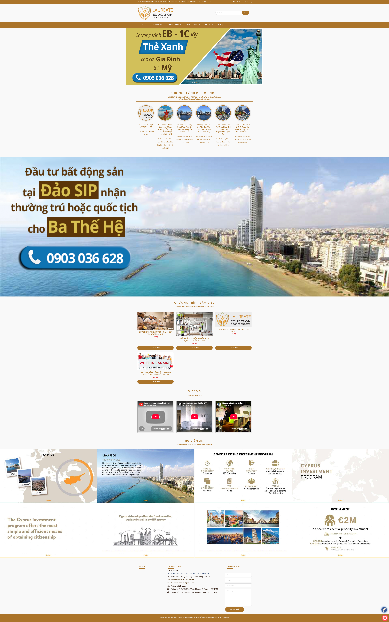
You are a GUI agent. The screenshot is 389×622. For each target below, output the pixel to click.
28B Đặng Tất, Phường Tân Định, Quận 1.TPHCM (152, 1)
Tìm (245, 13)
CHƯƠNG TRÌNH (173, 24)
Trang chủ (144, 24)
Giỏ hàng (249, 2)
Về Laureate (158, 24)
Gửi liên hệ (234, 609)
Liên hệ (220, 24)
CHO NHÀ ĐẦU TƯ (192, 24)
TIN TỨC (208, 24)
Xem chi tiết (155, 348)
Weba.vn (227, 617)
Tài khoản (235, 2)
